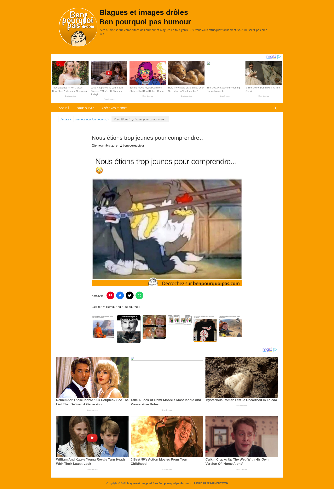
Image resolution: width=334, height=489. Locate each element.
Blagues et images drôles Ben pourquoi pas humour (159, 483)
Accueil (64, 108)
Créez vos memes (114, 108)
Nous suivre (85, 108)
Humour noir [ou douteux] (92, 119)
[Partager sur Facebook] (120, 295)
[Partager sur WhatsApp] (139, 295)
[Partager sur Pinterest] (110, 295)
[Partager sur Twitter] (130, 295)
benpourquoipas (134, 145)
